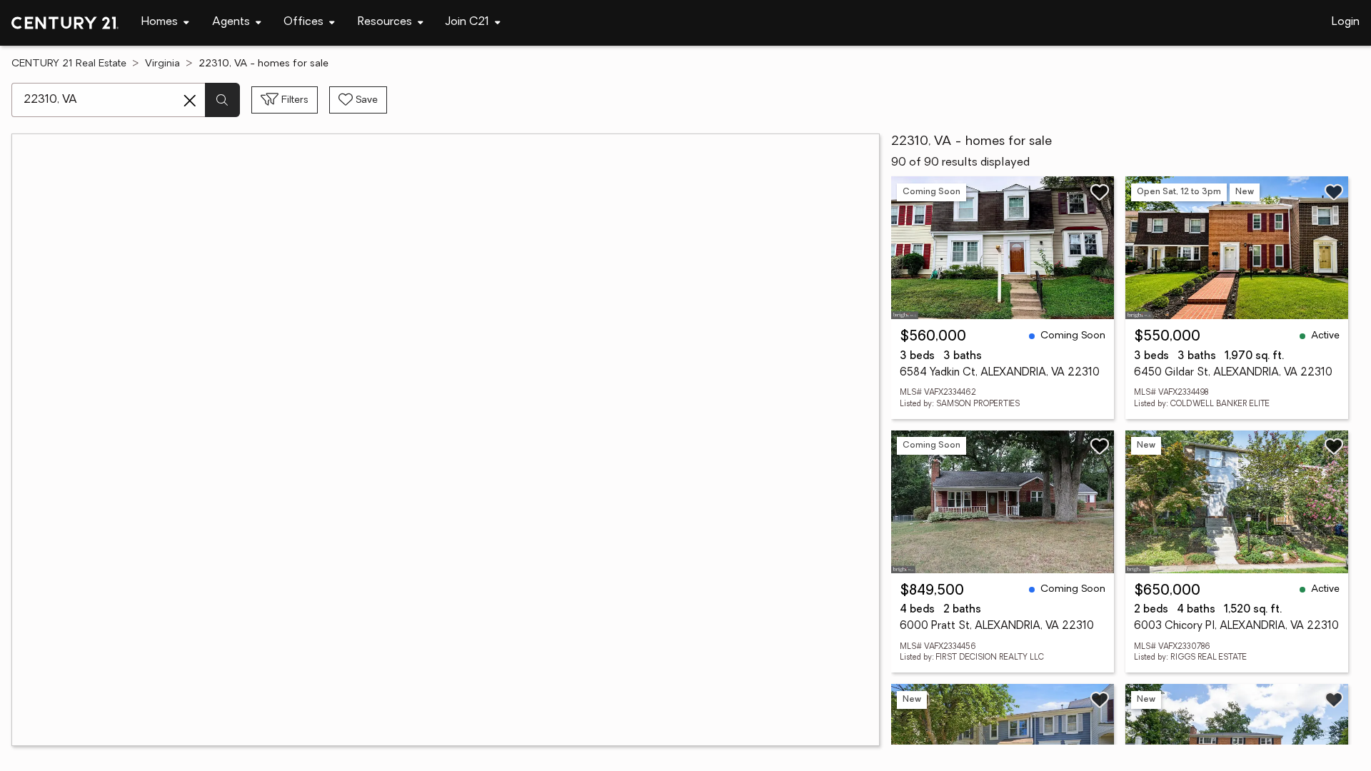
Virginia (162, 64)
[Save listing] (1099, 192)
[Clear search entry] (190, 101)
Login (1346, 22)
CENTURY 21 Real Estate (68, 64)
